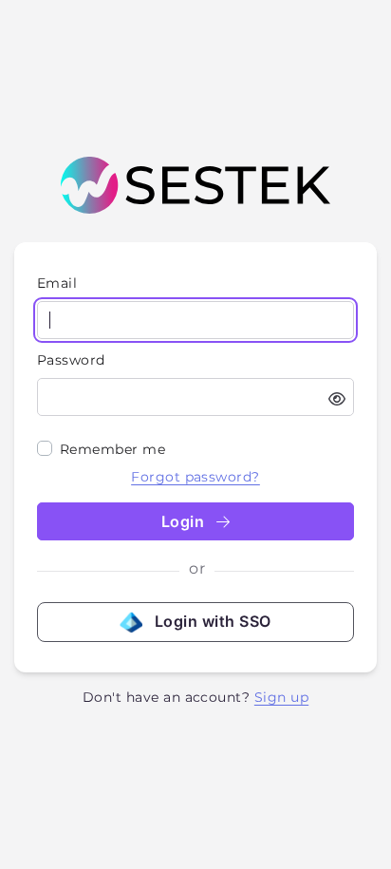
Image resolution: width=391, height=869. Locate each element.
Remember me (112, 449)
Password (71, 359)
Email (57, 283)
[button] (337, 399)
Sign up (281, 697)
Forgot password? (195, 476)
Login (185, 521)
